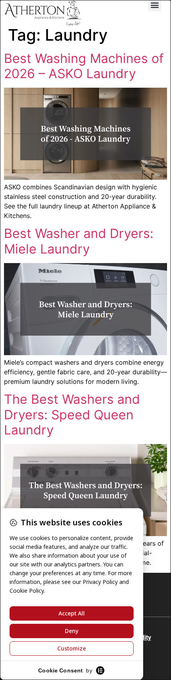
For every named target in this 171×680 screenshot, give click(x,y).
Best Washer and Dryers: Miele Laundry (79, 241)
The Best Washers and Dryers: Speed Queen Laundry (72, 414)
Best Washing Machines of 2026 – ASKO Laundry (84, 66)
